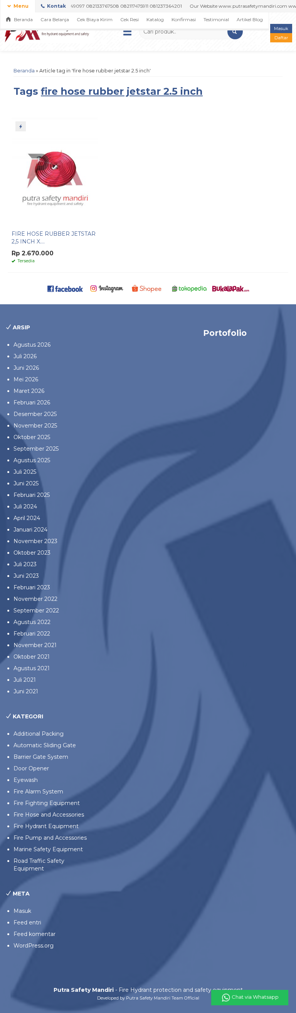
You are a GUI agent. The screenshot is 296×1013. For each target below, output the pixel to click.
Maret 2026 (28, 390)
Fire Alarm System (38, 791)
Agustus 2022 (31, 622)
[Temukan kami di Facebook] (65, 288)
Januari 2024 (30, 529)
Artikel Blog (250, 19)
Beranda (23, 19)
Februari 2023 (31, 587)
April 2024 (26, 518)
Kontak (56, 6)
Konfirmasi (184, 19)
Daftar (281, 37)
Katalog (155, 19)
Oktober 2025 (31, 437)
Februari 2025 (31, 494)
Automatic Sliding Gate (44, 745)
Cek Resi (129, 19)
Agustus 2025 (31, 460)
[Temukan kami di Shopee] (148, 288)
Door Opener (31, 768)
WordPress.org (33, 945)
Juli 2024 (25, 506)
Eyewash (25, 780)
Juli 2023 (25, 564)
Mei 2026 (25, 379)
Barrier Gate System (40, 756)
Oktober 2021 (31, 656)
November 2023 (35, 541)
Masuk (281, 28)
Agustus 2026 (31, 344)
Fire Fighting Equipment (46, 803)
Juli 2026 (25, 356)
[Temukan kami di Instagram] (106, 288)
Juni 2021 (25, 691)
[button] (235, 31)
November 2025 (35, 425)
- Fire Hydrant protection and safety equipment (148, 989)
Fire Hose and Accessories (48, 814)
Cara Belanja (54, 19)
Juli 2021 (24, 679)
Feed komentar (34, 934)
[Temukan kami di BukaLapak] (231, 288)
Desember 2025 (35, 414)
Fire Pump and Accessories (50, 837)
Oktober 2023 (31, 552)
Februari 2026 (31, 402)
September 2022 (36, 610)
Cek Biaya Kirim (95, 19)
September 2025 (36, 448)
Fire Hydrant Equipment (46, 826)
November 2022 (35, 598)
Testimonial (216, 19)
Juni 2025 (26, 483)
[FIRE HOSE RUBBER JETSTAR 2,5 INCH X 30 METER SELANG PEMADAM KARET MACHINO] (55, 171)
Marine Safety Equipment (48, 849)
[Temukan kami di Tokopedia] (189, 288)
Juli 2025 (24, 471)
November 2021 (35, 645)
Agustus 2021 (31, 668)
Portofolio (225, 333)
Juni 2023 (26, 575)
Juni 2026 (26, 367)
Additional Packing (38, 733)
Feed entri (27, 922)
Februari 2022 (31, 633)
